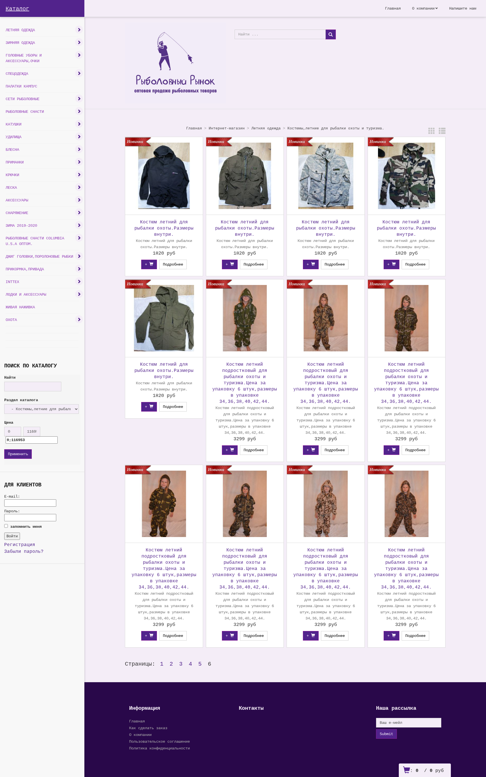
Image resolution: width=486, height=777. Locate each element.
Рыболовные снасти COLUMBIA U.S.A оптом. (35, 241)
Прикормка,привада (25, 269)
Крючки (12, 175)
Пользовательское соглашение (159, 741)
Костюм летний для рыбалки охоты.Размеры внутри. (164, 228)
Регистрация (19, 544)
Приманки (15, 162)
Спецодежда (17, 73)
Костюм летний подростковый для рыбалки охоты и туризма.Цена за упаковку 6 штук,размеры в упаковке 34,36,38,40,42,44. (244, 383)
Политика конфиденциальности (159, 748)
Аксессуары (17, 200)
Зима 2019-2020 (21, 225)
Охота (11, 320)
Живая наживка (20, 307)
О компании (423, 8)
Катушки (13, 124)
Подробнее (173, 264)
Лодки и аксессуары (26, 294)
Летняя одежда (20, 30)
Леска (11, 187)
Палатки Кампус (21, 86)
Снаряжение (17, 213)
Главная (393, 8)
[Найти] (330, 34)
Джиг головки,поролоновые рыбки (39, 256)
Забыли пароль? (24, 551)
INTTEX (12, 282)
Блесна (12, 149)
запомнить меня (26, 526)
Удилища (13, 137)
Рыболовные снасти (25, 111)
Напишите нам (462, 8)
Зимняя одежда (20, 43)
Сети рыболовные (22, 99)
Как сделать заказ (148, 728)
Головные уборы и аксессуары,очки (24, 58)
